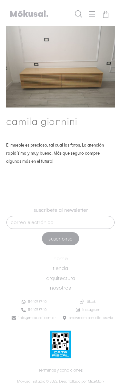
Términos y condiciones (61, 370)
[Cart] (106, 14)
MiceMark (96, 381)
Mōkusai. (29, 13)
